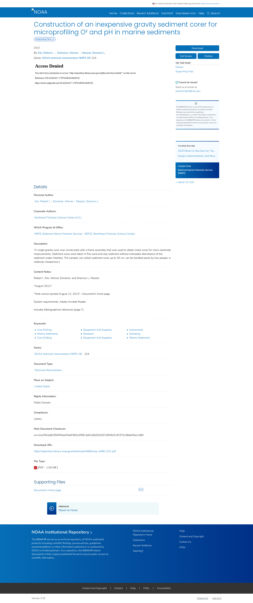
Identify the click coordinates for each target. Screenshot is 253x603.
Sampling (134, 333)
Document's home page (47, 490)
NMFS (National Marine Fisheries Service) (58, 233)
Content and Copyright (191, 536)
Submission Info (186, 13)
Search (215, 13)
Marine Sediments (47, 333)
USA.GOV (216, 598)
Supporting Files (184, 71)
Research (88, 333)
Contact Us (185, 542)
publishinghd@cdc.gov (188, 91)
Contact (118, 588)
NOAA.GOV (202, 598)
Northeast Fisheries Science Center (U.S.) (57, 217)
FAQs (182, 547)
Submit (165, 13)
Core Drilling (44, 330)
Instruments (136, 330)
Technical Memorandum (48, 370)
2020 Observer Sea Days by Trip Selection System (197, 150)
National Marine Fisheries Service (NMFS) (195, 172)
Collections (127, 13)
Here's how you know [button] (210, 3)
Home (113, 13)
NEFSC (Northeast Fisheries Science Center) (109, 233)
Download (197, 48)
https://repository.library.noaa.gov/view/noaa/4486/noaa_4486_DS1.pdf (75, 451)
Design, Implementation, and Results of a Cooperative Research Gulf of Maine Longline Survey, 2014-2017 (197, 156)
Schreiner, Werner (67, 53)
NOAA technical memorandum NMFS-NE (67, 58)
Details (179, 67)
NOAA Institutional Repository (60, 532)
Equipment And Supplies (97, 330)
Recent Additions (148, 13)
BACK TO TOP (186, 182)
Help (201, 13)
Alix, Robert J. (46, 53)
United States (42, 386)
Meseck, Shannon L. (93, 53)
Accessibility (164, 588)
